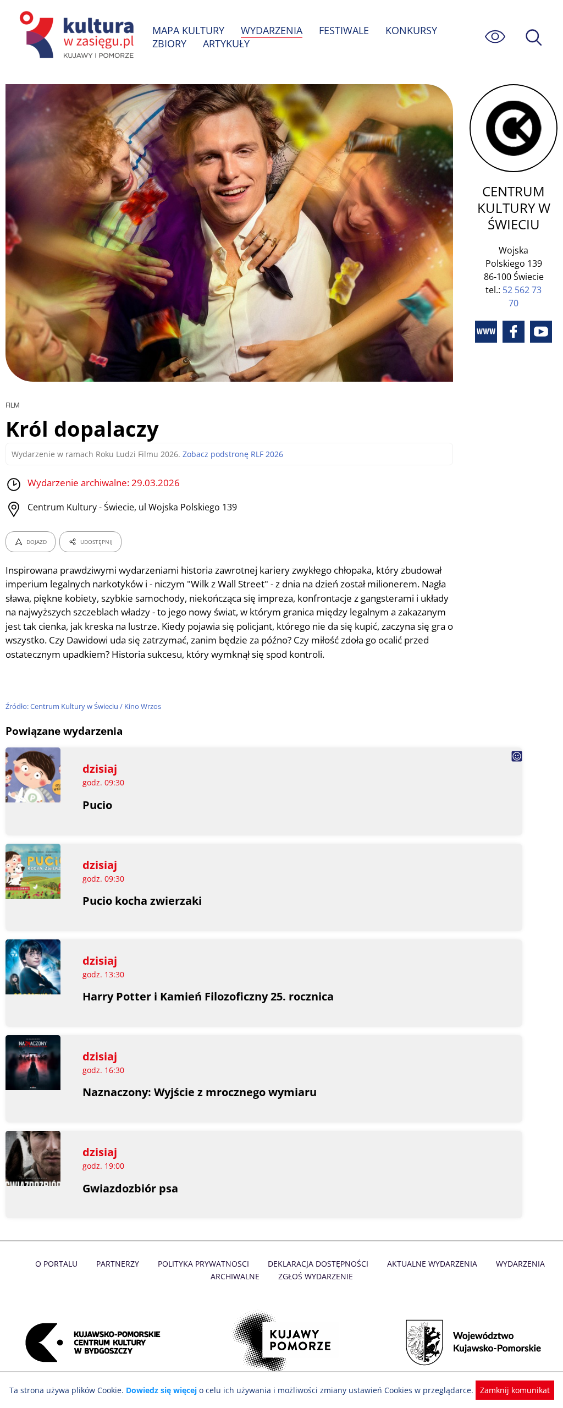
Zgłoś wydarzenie (315, 1276)
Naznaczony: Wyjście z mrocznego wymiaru (199, 1092)
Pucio (97, 805)
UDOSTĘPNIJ (96, 542)
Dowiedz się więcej (161, 1390)
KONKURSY (411, 30)
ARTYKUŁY (226, 43)
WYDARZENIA (271, 30)
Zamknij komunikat (515, 1390)
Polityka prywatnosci (203, 1263)
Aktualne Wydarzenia (432, 1263)
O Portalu (56, 1263)
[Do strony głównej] (74, 36)
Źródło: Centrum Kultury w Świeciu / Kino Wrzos (83, 706)
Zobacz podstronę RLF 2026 (233, 454)
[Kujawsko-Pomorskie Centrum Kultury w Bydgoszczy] (89, 1342)
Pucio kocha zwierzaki (142, 900)
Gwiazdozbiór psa (130, 1188)
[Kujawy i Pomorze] (281, 1342)
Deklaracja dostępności (318, 1263)
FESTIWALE (344, 30)
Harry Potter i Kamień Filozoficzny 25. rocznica (208, 996)
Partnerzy (117, 1263)
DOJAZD (36, 542)
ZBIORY (169, 43)
